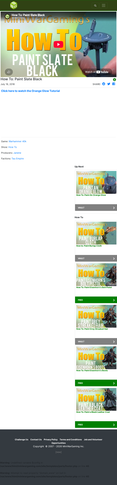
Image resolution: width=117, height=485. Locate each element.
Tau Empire (18, 158)
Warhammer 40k (17, 141)
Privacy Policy (51, 439)
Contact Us (36, 439)
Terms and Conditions (71, 439)
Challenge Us (21, 439)
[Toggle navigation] (104, 5)
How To (12, 147)
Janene (17, 152)
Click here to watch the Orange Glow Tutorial (30, 91)
